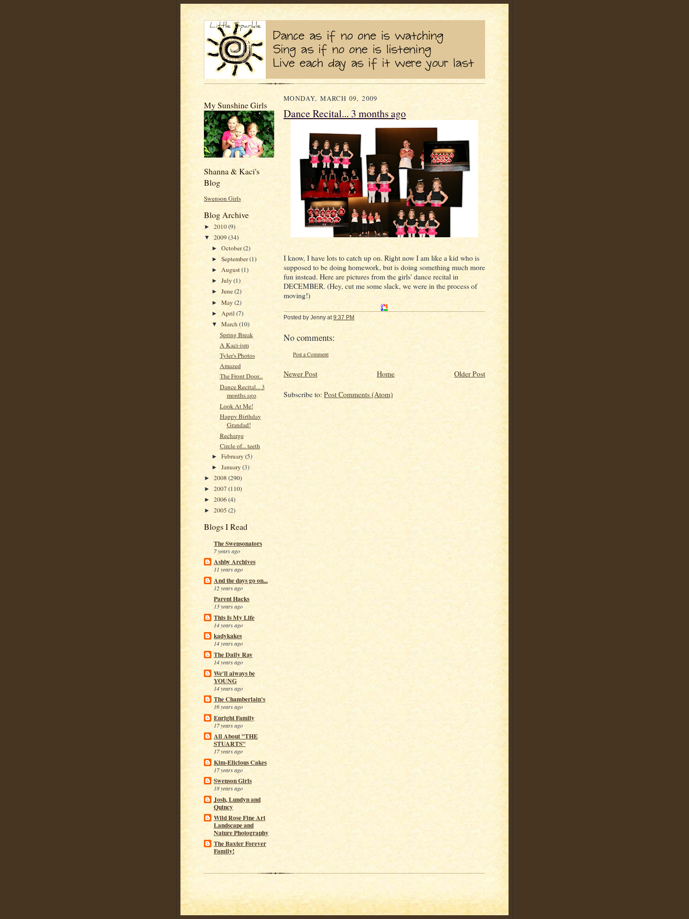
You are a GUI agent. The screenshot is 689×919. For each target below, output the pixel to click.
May (227, 302)
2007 (221, 488)
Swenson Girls (222, 198)
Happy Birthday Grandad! (240, 420)
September (235, 259)
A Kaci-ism (234, 345)
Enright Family (234, 718)
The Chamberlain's (239, 699)
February (233, 456)
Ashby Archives (234, 561)
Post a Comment (311, 354)
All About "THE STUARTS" (236, 739)
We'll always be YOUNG (234, 677)
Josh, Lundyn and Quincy (237, 803)
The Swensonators (238, 543)
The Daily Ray (233, 654)
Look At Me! (236, 406)
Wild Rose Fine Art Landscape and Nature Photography (241, 825)
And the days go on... (241, 580)
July (227, 280)
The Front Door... (241, 376)
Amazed (230, 366)
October (232, 248)
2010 (221, 226)
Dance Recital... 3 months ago (242, 391)
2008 (221, 478)
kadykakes (228, 635)
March (230, 324)
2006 (221, 499)
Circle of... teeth (240, 446)
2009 (221, 237)
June (227, 291)
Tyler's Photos (237, 355)
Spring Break (236, 335)
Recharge (232, 435)
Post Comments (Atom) (358, 394)
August (231, 269)
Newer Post (300, 373)
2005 (221, 510)
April (228, 313)
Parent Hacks (231, 598)
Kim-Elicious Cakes (240, 762)
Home (386, 373)
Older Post (469, 373)
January (231, 467)
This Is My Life (234, 617)
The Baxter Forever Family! (240, 847)
